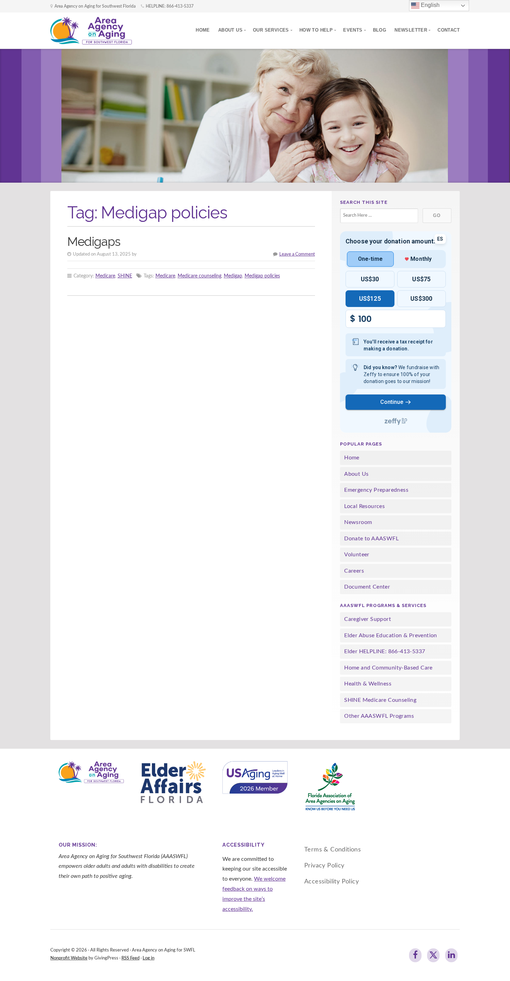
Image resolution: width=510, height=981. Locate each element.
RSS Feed (130, 958)
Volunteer (356, 554)
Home (203, 30)
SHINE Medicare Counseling (380, 700)
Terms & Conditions (332, 850)
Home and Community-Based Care (388, 668)
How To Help (316, 30)
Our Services (271, 30)
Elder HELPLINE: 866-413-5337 (384, 651)
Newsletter (410, 30)
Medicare (105, 275)
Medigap (233, 275)
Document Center (367, 587)
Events (352, 30)
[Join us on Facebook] (415, 955)
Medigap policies (262, 275)
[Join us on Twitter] (433, 955)
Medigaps (93, 241)
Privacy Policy (324, 865)
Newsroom (358, 522)
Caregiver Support (367, 619)
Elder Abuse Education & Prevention (390, 635)
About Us (230, 30)
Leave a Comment (297, 254)
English (429, 5)
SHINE (125, 275)
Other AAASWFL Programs (379, 716)
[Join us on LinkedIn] (451, 955)
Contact (448, 30)
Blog (379, 30)
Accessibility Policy (331, 881)
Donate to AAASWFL (371, 538)
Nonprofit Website (68, 958)
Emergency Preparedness (376, 490)
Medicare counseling (199, 275)
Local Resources (364, 506)
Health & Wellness (367, 684)
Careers (354, 571)
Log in (148, 958)
